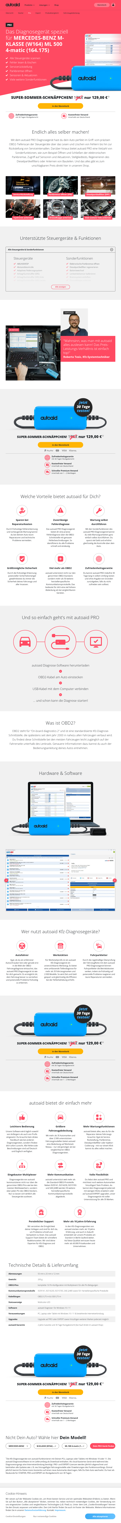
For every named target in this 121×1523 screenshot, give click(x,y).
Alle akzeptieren (100, 1516)
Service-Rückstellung (23, 194)
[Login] (113, 5)
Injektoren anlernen (22, 217)
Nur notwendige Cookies (44, 1516)
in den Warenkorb (60, 106)
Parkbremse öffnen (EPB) (60, 194)
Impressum (60, 1510)
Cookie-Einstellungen (16, 1516)
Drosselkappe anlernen (60, 217)
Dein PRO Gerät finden (103, 1446)
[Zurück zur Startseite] (13, 4)
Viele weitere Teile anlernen (98, 217)
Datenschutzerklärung (35, 1510)
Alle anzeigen (60, 287)
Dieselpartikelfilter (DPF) (98, 194)
